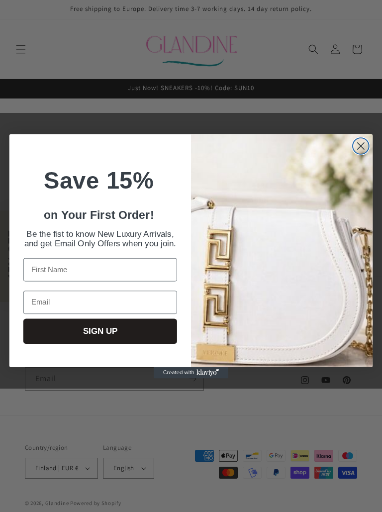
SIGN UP (100, 331)
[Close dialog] (361, 146)
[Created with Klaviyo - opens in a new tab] (191, 372)
